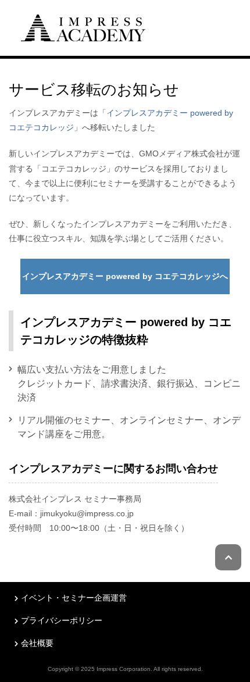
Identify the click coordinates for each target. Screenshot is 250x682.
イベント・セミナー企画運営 (74, 597)
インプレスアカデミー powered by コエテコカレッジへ (125, 276)
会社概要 (37, 643)
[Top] (83, 26)
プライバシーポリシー (61, 620)
